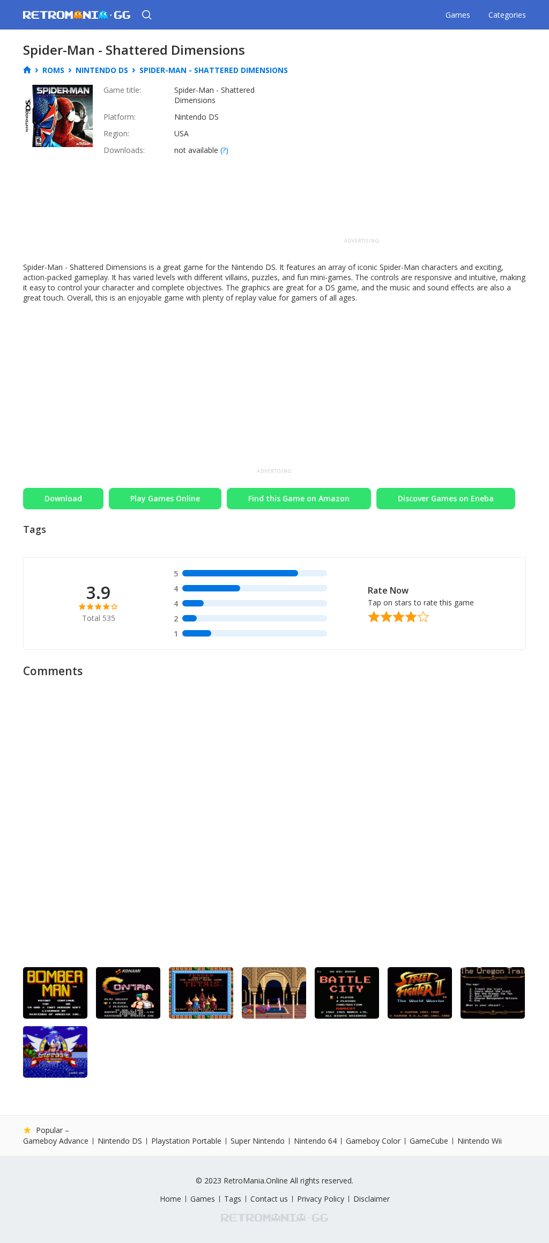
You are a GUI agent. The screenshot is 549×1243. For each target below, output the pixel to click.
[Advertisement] (362, 160)
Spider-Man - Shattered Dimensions (213, 70)
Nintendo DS (102, 70)
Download (63, 498)
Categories (507, 15)
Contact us (269, 1199)
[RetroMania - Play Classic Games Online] (76, 15)
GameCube (429, 1141)
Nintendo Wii (479, 1141)
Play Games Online (165, 498)
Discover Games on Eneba (446, 498)
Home (170, 1199)
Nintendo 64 (315, 1141)
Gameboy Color (373, 1141)
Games (458, 15)
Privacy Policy (320, 1199)
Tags (232, 1199)
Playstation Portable (186, 1141)
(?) (224, 150)
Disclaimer (371, 1199)
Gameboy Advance (55, 1141)
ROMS (53, 70)
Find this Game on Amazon (299, 498)
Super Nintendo (258, 1141)
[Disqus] (274, 818)
